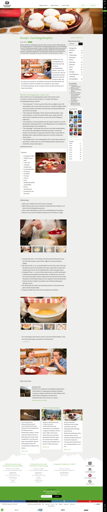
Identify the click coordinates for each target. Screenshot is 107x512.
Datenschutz (72, 504)
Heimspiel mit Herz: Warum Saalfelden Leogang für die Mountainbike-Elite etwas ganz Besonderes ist (76, 96)
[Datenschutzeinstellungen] (2, 510)
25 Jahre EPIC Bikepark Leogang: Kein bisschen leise (75, 103)
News (56, 504)
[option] (43, 233)
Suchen (80, 43)
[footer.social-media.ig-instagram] (64, 501)
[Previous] (24, 232)
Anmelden (57, 496)
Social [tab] (105, 506)
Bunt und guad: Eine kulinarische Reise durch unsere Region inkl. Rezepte (29, 424)
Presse (52, 504)
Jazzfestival (66, 504)
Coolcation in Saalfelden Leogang (75, 86)
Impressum (47, 504)
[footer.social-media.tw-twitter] (38, 501)
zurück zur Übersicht (77, 38)
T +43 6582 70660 (6, 470)
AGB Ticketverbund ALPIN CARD (34, 504)
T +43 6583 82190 (57, 470)
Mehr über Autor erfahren (39, 401)
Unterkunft (93, 5)
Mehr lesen (24, 451)
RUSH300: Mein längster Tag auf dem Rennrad (76, 90)
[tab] (105, 1)
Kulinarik (30, 42)
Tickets (82, 5)
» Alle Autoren (73, 137)
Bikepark (61, 504)
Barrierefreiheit (51, 506)
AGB (43, 504)
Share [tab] (105, 510)
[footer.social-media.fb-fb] (13, 501)
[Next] (63, 232)
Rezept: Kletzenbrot (69, 422)
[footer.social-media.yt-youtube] (90, 501)
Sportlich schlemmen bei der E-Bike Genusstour (51, 423)
